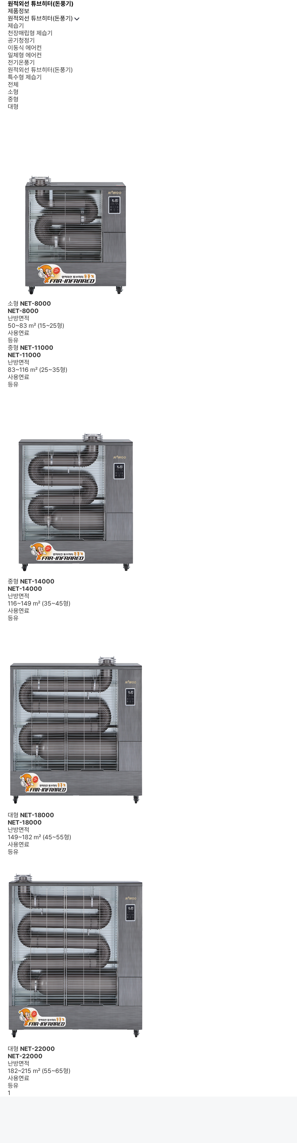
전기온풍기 (21, 62)
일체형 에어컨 (25, 55)
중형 (13, 99)
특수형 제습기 (25, 77)
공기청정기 (21, 40)
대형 (13, 106)
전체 (13, 84)
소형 (13, 92)
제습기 (16, 25)
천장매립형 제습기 (30, 33)
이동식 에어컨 (25, 47)
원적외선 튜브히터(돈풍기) (41, 18)
